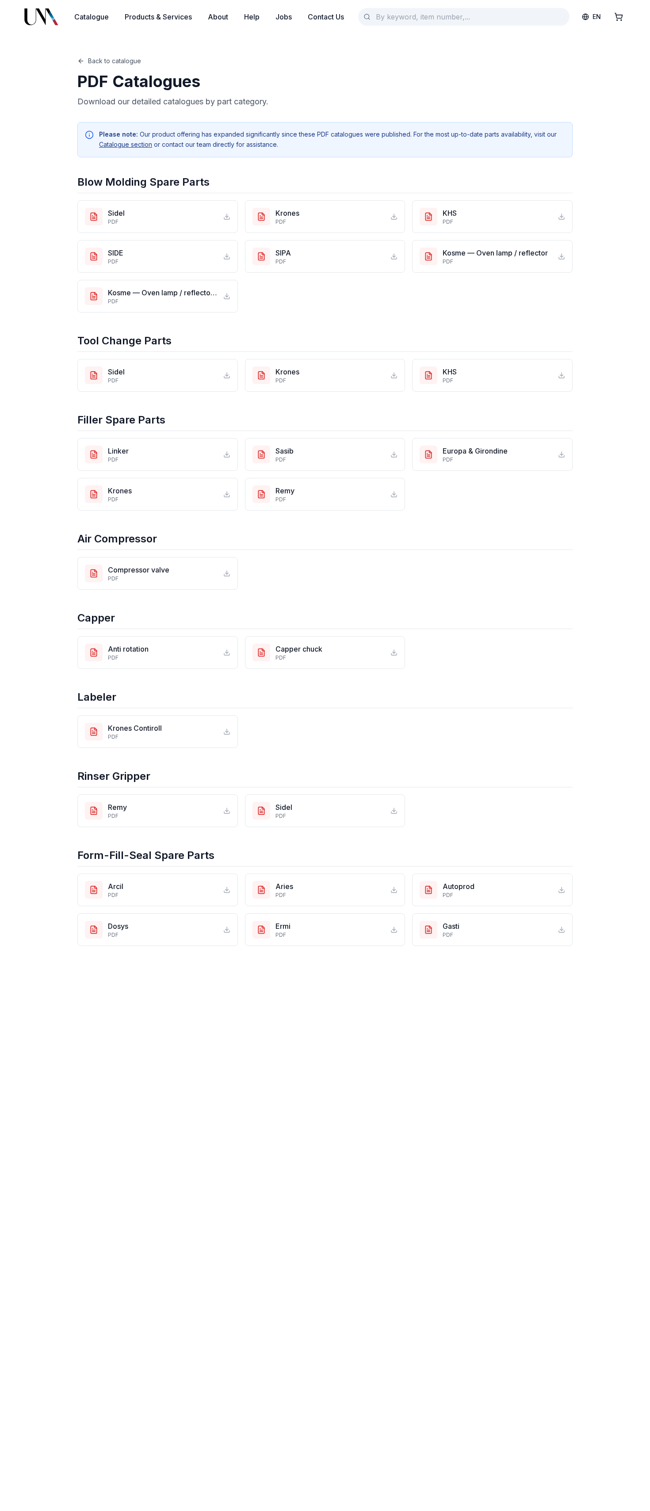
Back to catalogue (114, 61)
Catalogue (91, 16)
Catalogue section (125, 144)
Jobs (283, 16)
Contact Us (326, 16)
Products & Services (158, 16)
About (218, 16)
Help (252, 16)
